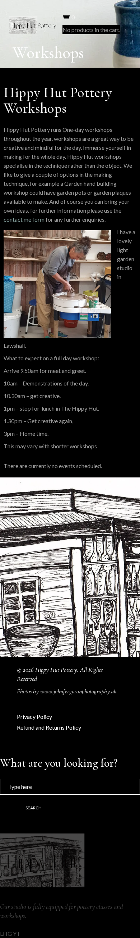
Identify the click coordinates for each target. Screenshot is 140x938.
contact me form (24, 219)
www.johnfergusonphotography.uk (78, 691)
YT (16, 933)
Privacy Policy (34, 716)
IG (9, 933)
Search (33, 807)
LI (2, 933)
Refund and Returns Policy (49, 727)
